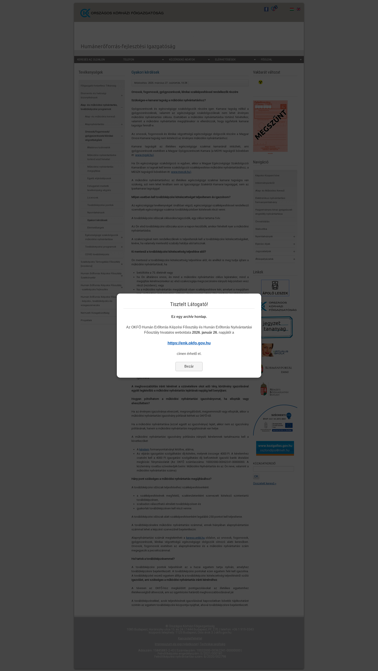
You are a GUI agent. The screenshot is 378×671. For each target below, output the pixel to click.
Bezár (189, 366)
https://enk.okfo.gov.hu (189, 343)
